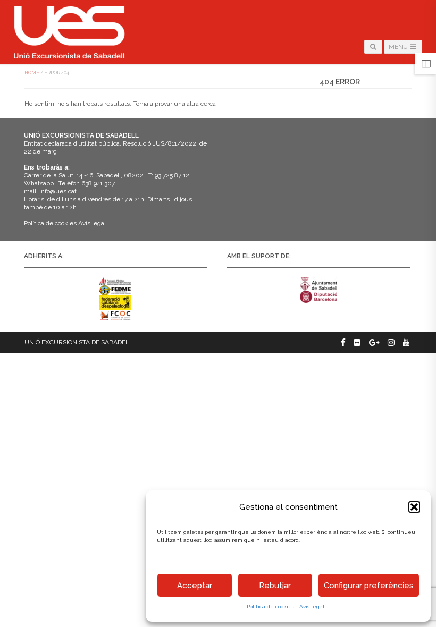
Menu (399, 46)
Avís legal (311, 606)
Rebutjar (275, 585)
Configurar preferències (369, 585)
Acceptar (194, 585)
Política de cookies (270, 606)
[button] (414, 507)
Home (31, 72)
